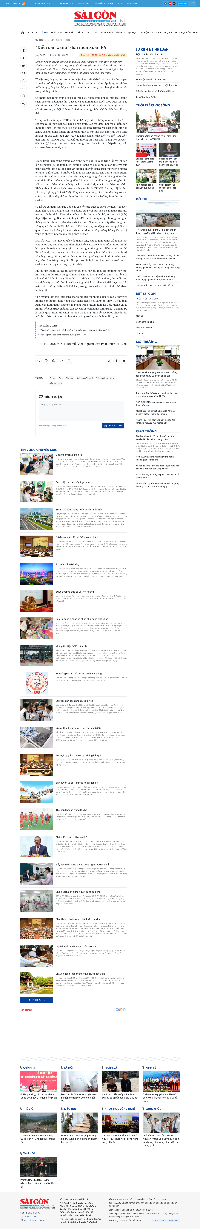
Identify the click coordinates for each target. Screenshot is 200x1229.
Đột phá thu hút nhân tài (69, 454)
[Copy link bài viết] (23, 88)
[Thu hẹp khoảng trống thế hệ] (36, 819)
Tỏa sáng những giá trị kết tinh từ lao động (79, 673)
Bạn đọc (132, 32)
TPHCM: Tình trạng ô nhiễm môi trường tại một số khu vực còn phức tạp (156, 374)
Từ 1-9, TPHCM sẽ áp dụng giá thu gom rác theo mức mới (156, 403)
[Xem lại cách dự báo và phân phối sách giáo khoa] (36, 628)
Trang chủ (22, 32)
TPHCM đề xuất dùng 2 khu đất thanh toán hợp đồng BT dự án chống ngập (156, 231)
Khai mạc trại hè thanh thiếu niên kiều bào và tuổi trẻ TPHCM (156, 138)
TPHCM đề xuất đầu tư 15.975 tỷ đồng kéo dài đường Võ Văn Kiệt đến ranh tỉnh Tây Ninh (157, 257)
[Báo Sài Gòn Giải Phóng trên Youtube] (169, 3)
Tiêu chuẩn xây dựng (105, 378)
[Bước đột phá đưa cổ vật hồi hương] (36, 601)
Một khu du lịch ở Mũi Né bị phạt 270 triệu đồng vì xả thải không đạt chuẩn (155, 412)
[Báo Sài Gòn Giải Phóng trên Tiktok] (174, 3)
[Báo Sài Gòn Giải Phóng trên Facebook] (165, 3)
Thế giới (80, 32)
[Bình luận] (23, 96)
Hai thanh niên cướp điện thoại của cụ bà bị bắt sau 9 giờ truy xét (120, 1096)
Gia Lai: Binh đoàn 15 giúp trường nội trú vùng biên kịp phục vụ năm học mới (79, 1139)
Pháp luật (56, 32)
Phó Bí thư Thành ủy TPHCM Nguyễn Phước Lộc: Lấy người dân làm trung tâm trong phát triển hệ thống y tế (161, 1140)
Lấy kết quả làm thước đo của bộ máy (76, 946)
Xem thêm (35, 1000)
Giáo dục (93, 32)
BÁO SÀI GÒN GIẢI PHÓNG (100, 18)
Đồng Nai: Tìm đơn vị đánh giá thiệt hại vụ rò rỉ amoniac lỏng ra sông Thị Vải (157, 394)
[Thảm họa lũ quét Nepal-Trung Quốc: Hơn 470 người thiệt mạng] (38, 1123)
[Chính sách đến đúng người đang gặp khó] (36, 901)
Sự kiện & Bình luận (59, 40)
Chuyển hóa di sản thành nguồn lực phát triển (80, 973)
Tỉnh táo (140, 333)
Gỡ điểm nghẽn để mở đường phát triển (77, 537)
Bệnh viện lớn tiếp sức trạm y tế (73, 482)
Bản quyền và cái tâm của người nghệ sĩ (77, 782)
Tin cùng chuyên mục (38, 449)
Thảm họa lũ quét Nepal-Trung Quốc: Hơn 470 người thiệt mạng (37, 1137)
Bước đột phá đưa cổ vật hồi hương (75, 591)
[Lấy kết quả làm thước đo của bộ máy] (36, 956)
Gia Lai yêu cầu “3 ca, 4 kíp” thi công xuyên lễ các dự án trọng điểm (155, 438)
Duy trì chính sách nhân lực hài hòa (74, 700)
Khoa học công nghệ (187, 32)
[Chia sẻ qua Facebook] (23, 58)
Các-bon (69, 378)
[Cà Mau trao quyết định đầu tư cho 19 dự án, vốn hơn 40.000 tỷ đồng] (161, 1081)
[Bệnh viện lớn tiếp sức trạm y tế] (36, 491)
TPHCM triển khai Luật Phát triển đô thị (154, 285)
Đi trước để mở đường (67, 564)
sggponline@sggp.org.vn (34, 1220)
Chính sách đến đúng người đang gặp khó (78, 891)
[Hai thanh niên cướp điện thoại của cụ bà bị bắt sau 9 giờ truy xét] (120, 1081)
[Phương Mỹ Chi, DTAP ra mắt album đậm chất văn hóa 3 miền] (38, 1167)
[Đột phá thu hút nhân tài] (36, 464)
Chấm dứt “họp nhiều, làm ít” (71, 837)
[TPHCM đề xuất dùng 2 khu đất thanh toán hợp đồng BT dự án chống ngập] (158, 214)
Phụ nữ (168, 32)
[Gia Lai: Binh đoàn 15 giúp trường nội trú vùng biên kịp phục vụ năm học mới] (79, 1123)
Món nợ (139, 316)
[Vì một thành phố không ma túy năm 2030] (36, 737)
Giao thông (146, 431)
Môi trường (146, 341)
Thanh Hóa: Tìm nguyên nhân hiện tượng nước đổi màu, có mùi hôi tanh (155, 421)
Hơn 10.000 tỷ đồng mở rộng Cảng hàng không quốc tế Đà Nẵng (155, 458)
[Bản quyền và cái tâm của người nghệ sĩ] (36, 792)
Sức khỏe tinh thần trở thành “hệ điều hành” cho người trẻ (168, 161)
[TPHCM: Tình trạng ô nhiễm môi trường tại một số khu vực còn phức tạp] (158, 357)
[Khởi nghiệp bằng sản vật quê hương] (146, 176)
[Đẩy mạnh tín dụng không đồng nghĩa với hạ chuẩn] (36, 874)
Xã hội (44, 32)
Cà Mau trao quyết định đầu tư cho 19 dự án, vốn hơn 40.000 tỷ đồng (160, 1097)
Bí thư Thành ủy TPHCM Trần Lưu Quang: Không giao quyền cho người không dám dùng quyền (158, 267)
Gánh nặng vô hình (145, 322)
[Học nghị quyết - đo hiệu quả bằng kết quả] (36, 765)
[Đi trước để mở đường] (36, 574)
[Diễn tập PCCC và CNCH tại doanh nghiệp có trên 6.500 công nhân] (79, 1081)
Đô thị (141, 199)
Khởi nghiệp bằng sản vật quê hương (145, 186)
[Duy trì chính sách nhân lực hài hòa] (36, 710)
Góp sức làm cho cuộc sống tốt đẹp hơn (167, 188)
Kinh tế (69, 32)
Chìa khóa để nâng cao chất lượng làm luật (78, 919)
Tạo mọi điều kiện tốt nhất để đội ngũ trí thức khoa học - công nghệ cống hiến (120, 1139)
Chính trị (32, 32)
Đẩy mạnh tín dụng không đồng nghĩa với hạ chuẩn (83, 864)
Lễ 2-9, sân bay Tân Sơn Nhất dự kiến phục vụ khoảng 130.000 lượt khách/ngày (157, 485)
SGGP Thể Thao (84, 3)
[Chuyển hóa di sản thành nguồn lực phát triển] (36, 983)
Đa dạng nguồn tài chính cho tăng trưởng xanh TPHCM (63, 334)
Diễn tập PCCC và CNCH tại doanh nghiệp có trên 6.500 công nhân (79, 1096)
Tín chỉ (52, 378)
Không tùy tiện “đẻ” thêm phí (71, 646)
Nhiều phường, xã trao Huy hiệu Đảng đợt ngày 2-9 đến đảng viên (38, 1096)
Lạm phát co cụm (144, 327)
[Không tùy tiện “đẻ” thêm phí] (36, 655)
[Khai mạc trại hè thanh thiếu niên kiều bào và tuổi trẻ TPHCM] (158, 121)
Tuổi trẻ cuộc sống (153, 105)
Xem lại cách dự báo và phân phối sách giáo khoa (82, 619)
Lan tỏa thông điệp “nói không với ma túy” (145, 161)
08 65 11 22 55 (30, 1216)
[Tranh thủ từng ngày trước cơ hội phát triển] (36, 519)
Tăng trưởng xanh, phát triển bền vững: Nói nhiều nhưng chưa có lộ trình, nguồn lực (75, 330)
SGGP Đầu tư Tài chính (104, 3)
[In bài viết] (23, 81)
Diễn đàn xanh (56, 383)
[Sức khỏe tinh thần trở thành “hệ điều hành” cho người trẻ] (169, 150)
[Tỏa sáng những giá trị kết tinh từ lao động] (36, 683)
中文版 (120, 3)
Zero (61, 378)
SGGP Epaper (132, 3)
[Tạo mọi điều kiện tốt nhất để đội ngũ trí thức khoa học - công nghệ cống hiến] (120, 1123)
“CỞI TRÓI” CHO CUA (147, 298)
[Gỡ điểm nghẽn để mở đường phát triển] (36, 546)
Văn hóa (120, 32)
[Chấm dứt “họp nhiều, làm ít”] (36, 846)
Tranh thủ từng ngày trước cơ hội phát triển (79, 509)
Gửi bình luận (115, 426)
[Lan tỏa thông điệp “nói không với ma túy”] (146, 150)
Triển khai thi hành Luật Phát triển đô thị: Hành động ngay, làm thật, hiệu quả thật (155, 278)
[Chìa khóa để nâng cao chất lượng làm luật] (36, 928)
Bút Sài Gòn (146, 293)
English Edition (66, 3)
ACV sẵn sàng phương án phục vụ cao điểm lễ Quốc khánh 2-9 (157, 476)
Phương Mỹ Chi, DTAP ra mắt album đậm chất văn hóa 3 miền (37, 1181)
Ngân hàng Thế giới (85, 378)
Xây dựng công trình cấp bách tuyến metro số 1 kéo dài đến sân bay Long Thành (157, 467)
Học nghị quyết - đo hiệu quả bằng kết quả (78, 755)
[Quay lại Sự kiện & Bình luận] (23, 103)
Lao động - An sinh (150, 32)
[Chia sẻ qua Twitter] (23, 65)
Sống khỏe (107, 32)
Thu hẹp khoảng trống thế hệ (71, 810)
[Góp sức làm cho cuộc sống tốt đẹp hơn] (169, 176)
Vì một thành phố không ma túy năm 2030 (78, 728)
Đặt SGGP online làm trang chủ (166, 1221)
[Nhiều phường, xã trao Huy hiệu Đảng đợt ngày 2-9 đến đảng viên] (38, 1081)
